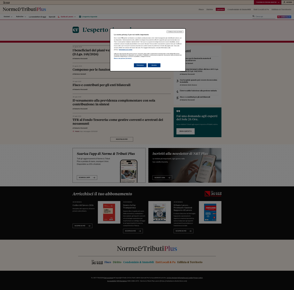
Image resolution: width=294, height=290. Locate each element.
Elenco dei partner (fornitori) (122, 58)
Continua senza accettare (175, 31)
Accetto (154, 65)
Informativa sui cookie (125, 49)
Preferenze (140, 65)
